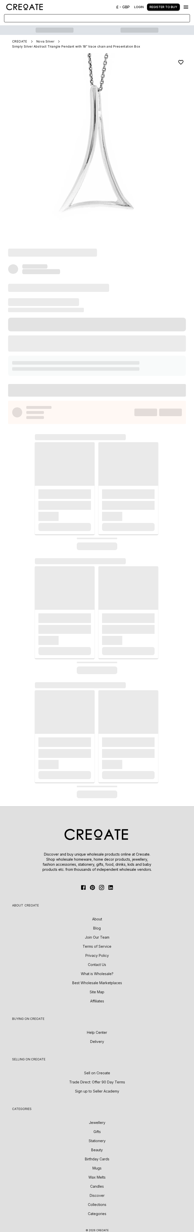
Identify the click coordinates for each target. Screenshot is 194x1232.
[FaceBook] (83, 887)
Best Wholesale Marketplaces (97, 983)
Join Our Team (97, 937)
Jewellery (97, 1122)
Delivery (97, 1041)
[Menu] (186, 7)
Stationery (97, 1141)
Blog (97, 928)
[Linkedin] (110, 887)
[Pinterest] (92, 887)
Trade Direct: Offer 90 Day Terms (97, 1082)
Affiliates (97, 1001)
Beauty (97, 1150)
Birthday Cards (97, 1159)
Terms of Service (97, 946)
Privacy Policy (97, 955)
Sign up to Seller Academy (97, 1091)
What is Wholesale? (97, 974)
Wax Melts (97, 1177)
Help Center (97, 1032)
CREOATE (19, 41)
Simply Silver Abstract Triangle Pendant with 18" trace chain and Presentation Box (76, 46)
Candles (97, 1186)
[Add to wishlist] (181, 62)
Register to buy (163, 7)
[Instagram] (101, 887)
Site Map (97, 992)
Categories (97, 1213)
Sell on (97, 1073)
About (97, 919)
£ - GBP (123, 7)
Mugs (97, 1168)
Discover (97, 1195)
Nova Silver (45, 41)
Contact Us (97, 964)
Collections (97, 1204)
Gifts (97, 1131)
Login (139, 7)
